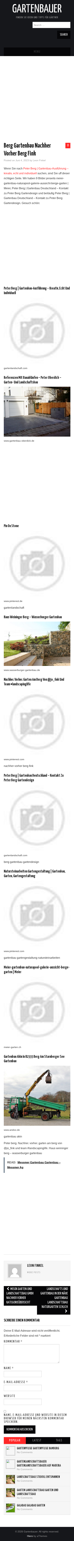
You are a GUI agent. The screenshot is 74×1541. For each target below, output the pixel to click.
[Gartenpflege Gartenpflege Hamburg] (10, 1451)
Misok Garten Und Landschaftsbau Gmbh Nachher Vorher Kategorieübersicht (20, 1295)
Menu (37, 51)
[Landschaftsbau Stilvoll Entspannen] (10, 1479)
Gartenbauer (37, 9)
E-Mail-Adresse (16, 1382)
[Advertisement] (37, 93)
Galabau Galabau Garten (31, 1505)
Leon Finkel (39, 160)
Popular (14, 1440)
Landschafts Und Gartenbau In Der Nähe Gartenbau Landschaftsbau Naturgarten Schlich (54, 1298)
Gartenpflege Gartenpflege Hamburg (38, 1448)
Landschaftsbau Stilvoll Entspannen (38, 1477)
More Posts (34, 1272)
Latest (37, 1440)
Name (9, 1368)
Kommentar (13, 1341)
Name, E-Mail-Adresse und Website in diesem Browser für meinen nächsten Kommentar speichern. (35, 1419)
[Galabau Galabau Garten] (10, 1508)
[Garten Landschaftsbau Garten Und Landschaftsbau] (10, 1492)
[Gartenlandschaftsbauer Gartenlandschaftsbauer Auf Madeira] (10, 1464)
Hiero (30, 1536)
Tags (59, 1440)
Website (9, 1396)
